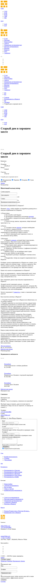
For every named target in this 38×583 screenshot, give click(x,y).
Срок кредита (5, 195)
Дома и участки (9, 489)
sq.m (5, 24)
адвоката (13, 240)
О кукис (3, 581)
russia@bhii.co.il (5, 536)
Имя (3, 421)
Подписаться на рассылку (12, 448)
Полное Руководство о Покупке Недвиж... (17, 511)
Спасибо (3, 579)
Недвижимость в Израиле (12, 99)
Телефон (5, 432)
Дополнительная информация (11, 437)
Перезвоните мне (6, 573)
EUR (5, 13)
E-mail (4, 426)
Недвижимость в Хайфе (11, 477)
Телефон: (3, 410)
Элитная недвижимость (11, 485)
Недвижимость (4, 466)
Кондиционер (7, 180)
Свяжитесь (16, 292)
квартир (19, 227)
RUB (5, 14)
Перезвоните (17, 561)
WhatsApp (4, 561)
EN (5, 93)
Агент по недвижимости (11, 497)
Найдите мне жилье (7, 349)
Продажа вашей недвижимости (13, 499)
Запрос (3, 183)
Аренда (6, 43)
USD (5, 11)
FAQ (5, 51)
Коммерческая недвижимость (13, 490)
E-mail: (3, 413)
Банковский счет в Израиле (12, 512)
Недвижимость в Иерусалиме (13, 472)
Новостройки (8, 42)
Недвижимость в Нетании (12, 473)
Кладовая (24, 180)
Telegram (9, 561)
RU (5, 94)
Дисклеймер (8, 460)
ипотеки (31, 216)
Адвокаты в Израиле (10, 502)
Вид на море (8, 487)
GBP (5, 16)
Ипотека (6, 48)
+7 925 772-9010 (5, 538)
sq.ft (5, 25)
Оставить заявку (5, 559)
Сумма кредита (5, 191)
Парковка (16, 180)
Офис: (2, 416)
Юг (5, 100)
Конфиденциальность (10, 457)
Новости (6, 50)
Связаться (7, 53)
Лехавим (7, 102)
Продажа (7, 40)
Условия (6, 458)
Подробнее (7, 364)
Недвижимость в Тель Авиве (13, 475)
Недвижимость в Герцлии (12, 470)
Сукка (32, 180)
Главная (6, 97)
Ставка (3, 198)
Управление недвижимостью (13, 45)
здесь (8, 208)
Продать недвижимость (11, 46)
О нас (6, 38)
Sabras (2, 557)
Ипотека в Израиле (10, 504)
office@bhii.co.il (5, 415)
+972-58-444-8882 (6, 412)
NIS (5, 18)
